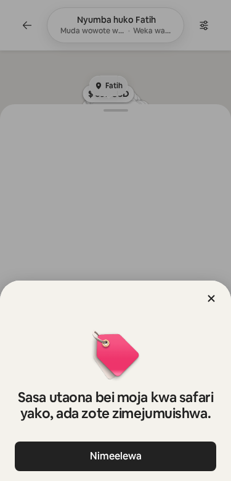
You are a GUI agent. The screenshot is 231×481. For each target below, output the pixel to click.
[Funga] (211, 298)
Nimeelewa (116, 456)
